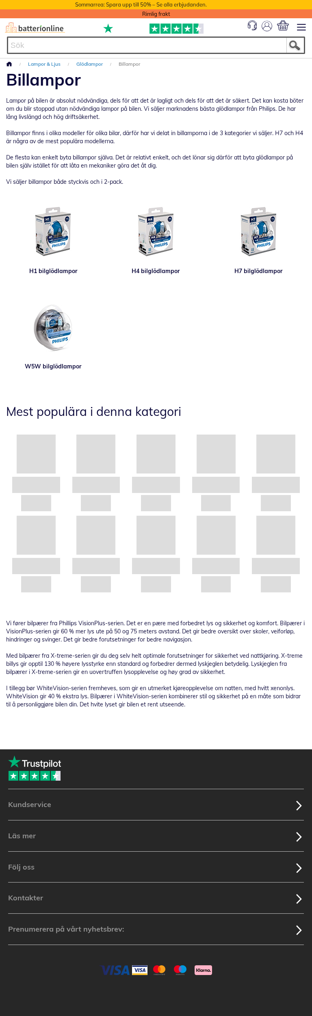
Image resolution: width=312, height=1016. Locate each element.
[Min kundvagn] (283, 25)
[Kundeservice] (252, 28)
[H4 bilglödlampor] (156, 232)
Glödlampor (90, 64)
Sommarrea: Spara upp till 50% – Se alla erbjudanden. (141, 4)
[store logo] (35, 27)
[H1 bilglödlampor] (53, 232)
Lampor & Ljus (45, 64)
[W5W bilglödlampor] (53, 327)
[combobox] (156, 45)
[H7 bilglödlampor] (258, 232)
